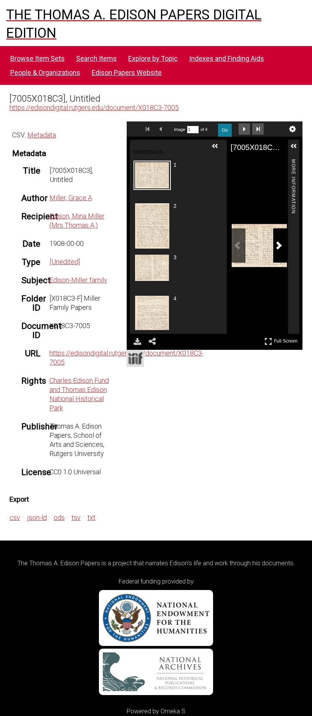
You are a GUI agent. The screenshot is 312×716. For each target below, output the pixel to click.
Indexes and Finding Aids (226, 58)
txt (92, 517)
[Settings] (292, 129)
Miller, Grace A (70, 198)
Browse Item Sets (37, 58)
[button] (218, 149)
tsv (76, 517)
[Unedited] (64, 262)
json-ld (37, 517)
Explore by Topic (153, 58)
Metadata (41, 135)
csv (15, 517)
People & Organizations (45, 73)
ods (59, 517)
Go (225, 130)
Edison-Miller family (78, 280)
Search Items (96, 58)
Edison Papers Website (127, 73)
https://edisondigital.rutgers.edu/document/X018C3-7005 (94, 108)
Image (179, 129)
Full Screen (286, 340)
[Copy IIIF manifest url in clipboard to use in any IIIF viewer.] (135, 358)
